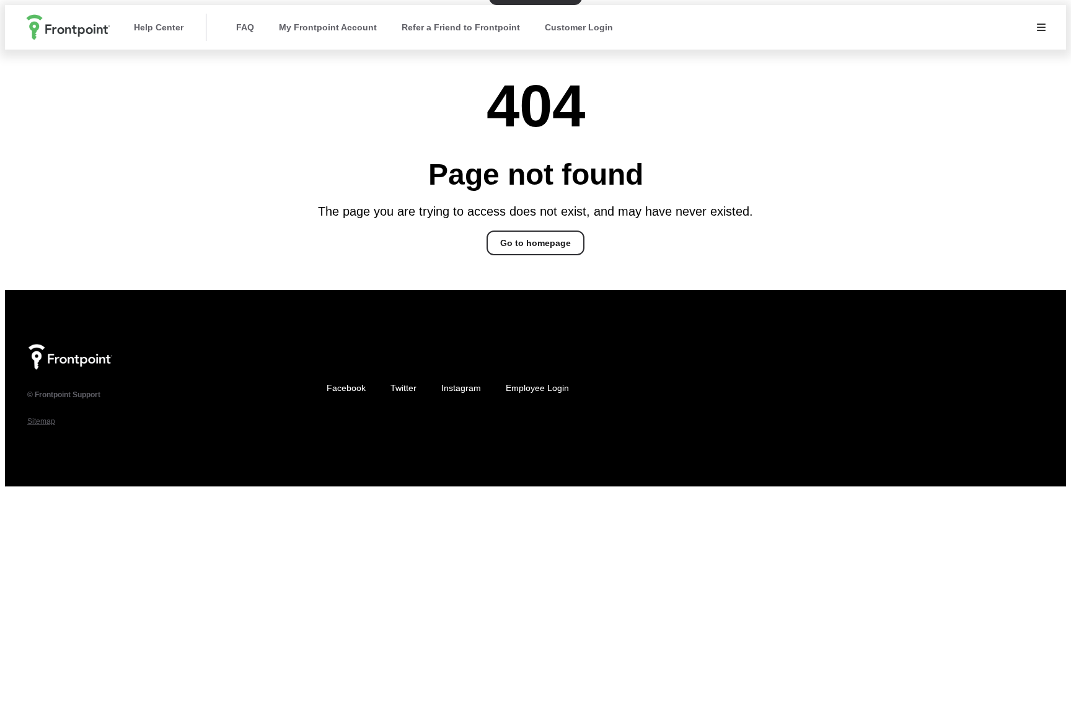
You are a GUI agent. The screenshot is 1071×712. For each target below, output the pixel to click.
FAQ (245, 27)
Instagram (461, 388)
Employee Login (537, 388)
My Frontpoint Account (328, 27)
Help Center (158, 27)
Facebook (346, 388)
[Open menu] (1041, 27)
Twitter (403, 388)
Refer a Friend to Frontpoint (461, 27)
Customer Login (579, 27)
